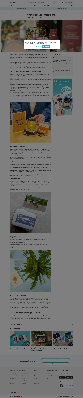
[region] (42, 44)
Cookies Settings (37, 46)
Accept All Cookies (46, 46)
